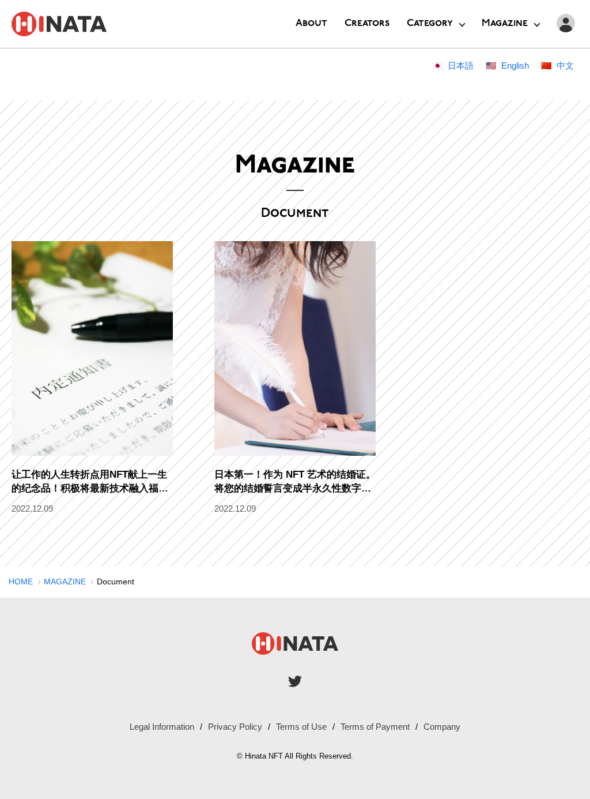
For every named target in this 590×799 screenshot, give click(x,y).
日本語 (461, 65)
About (311, 23)
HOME (21, 581)
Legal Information (162, 727)
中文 (565, 65)
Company (441, 727)
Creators (367, 23)
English (515, 65)
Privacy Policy (235, 727)
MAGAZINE (65, 581)
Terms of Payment (375, 727)
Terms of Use (301, 727)
